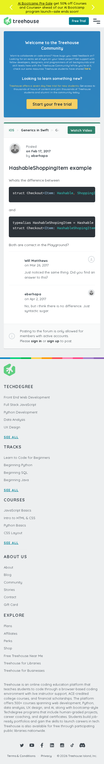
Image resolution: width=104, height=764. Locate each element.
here (87, 68)
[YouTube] (31, 745)
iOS (11, 130)
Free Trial (79, 21)
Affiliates (10, 633)
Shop (8, 648)
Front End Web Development (27, 397)
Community (13, 582)
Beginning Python (18, 465)
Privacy (46, 756)
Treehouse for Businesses (24, 670)
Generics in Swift (35, 130)
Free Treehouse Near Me (23, 656)
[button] (11, 7)
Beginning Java (16, 480)
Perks (8, 641)
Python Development (20, 412)
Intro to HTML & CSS (19, 518)
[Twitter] (21, 745)
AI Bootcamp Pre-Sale (35, 3)
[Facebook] (41, 745)
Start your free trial (52, 104)
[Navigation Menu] (96, 21)
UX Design (12, 427)
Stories (9, 590)
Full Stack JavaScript (20, 405)
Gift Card (11, 605)
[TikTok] (72, 745)
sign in (36, 341)
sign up (53, 341)
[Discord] (82, 745)
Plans (8, 626)
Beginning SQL (16, 472)
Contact (10, 597)
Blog (7, 575)
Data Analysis (14, 419)
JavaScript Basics (17, 510)
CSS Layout (13, 533)
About (8, 567)
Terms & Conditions (21, 756)
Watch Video (81, 130)
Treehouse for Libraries (22, 663)
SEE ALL (11, 437)
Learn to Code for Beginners (27, 458)
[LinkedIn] (52, 745)
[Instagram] (62, 745)
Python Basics (15, 525)
